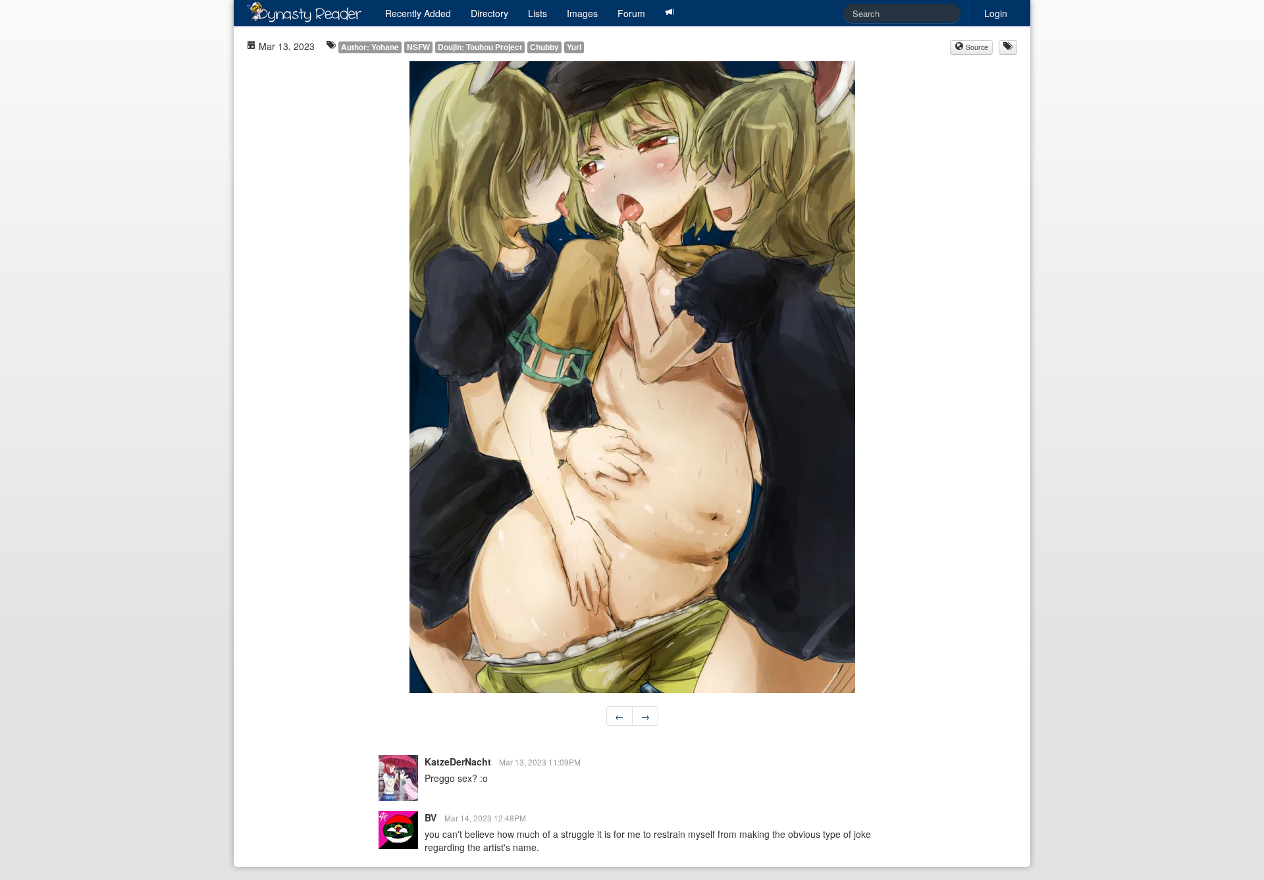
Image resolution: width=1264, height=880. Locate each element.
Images (582, 13)
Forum (631, 13)
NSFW (418, 47)
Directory (489, 13)
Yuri (574, 47)
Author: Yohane (370, 47)
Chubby (544, 47)
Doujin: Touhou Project (480, 47)
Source (976, 47)
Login (995, 13)
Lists (537, 13)
